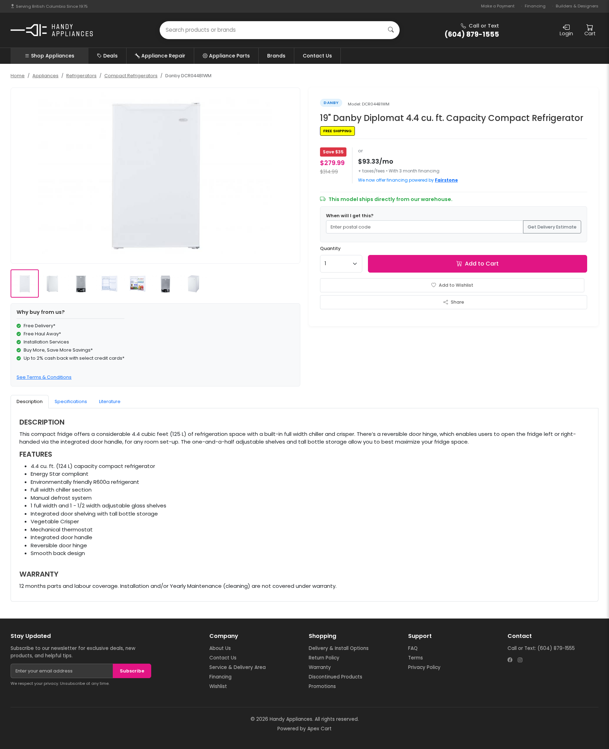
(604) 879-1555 (556, 648)
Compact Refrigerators (131, 76)
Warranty (320, 667)
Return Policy (324, 657)
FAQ (413, 648)
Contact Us (317, 55)
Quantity (330, 248)
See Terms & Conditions (44, 377)
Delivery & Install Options (339, 648)
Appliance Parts (229, 55)
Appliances (45, 76)
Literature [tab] (110, 401)
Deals (110, 55)
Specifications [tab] (71, 401)
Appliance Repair (163, 55)
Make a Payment (498, 6)
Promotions (322, 686)
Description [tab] (30, 401)
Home (18, 76)
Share (457, 302)
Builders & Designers (577, 6)
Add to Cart (482, 264)
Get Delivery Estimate (552, 227)
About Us (220, 648)
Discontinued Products (335, 677)
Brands (276, 55)
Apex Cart (319, 728)
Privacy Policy (424, 667)
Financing (535, 6)
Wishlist (218, 686)
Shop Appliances (52, 55)
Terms (415, 657)
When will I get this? (350, 216)
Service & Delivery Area (237, 667)
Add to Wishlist (456, 285)
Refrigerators (81, 76)
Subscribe (132, 671)
